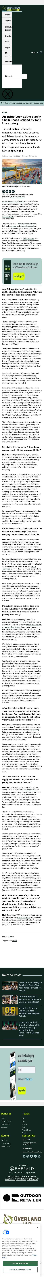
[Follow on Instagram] (27, 1156)
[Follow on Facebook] (31, 1156)
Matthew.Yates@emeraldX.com (32, 1152)
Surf (23, 1118)
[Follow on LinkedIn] (24, 1156)
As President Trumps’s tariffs (13, 202)
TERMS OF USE (21, 1180)
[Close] (37, 1227)
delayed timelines (26, 226)
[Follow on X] (35, 1156)
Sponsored (4, 1127)
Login (7, 47)
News (4, 113)
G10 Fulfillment (28, 238)
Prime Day (35, 730)
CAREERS (17, 1176)
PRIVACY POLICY (32, 1180)
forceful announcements (27, 224)
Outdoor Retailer (6, 1143)
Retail (23, 1127)
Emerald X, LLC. (18, 1173)
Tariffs (14, 941)
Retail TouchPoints (18, 197)
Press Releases (5, 1124)
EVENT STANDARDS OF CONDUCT (24, 1178)
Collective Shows (6, 1146)
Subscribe (9, 62)
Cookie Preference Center (20, 1270)
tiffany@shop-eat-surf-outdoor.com (29, 1143)
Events (8, 36)
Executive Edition (6, 1121)
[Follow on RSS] (39, 1156)
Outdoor (24, 1124)
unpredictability (8, 216)
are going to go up (23, 917)
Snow (23, 1121)
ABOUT (10, 1176)
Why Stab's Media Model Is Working (20, 103)
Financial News (26, 1130)
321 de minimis (29, 790)
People (24, 1133)
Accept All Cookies (20, 1263)
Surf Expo (4, 1140)
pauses (14, 226)
